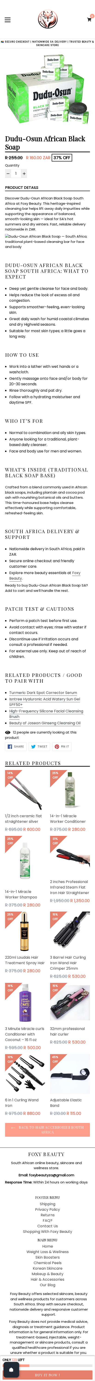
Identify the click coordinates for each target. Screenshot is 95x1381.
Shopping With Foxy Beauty (47, 1231)
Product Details (21, 187)
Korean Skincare (47, 1268)
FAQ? (47, 1220)
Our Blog (47, 1285)
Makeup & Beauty (47, 1274)
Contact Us (47, 1226)
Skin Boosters (48, 1257)
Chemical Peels (48, 1263)
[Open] (11, 1370)
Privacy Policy (47, 1209)
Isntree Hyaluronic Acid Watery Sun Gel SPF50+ (44, 701)
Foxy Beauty (46, 1154)
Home (47, 1246)
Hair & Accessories (47, 1279)
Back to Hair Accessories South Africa (51, 1129)
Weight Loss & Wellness (48, 1251)
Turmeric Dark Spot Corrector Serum (43, 692)
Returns (48, 1215)
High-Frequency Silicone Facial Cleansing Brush (46, 713)
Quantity (12, 165)
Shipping (47, 1204)
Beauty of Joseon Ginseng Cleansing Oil (44, 723)
